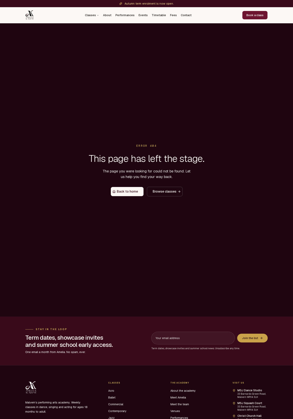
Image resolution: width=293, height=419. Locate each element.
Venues (175, 411)
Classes (90, 15)
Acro (111, 390)
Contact (186, 15)
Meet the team (179, 404)
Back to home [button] (127, 191)
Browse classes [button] (164, 191)
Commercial (115, 404)
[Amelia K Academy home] (29, 15)
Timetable (159, 15)
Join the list (250, 338)
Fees (173, 15)
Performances (125, 15)
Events (143, 15)
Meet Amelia (178, 397)
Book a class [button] (255, 15)
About (107, 15)
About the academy (183, 390)
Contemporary (117, 411)
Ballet (111, 397)
